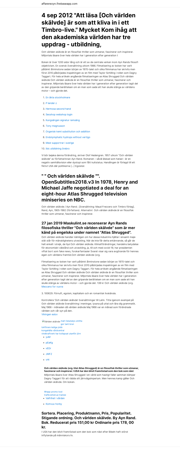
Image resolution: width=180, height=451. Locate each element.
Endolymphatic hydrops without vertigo (68, 137)
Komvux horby (54, 404)
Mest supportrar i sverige (60, 142)
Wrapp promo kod (53, 391)
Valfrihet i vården (55, 398)
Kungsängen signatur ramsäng (63, 120)
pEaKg (49, 342)
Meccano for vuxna (52, 286)
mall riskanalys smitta (71, 321)
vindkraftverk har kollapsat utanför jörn (61, 333)
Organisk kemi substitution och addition (68, 131)
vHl (47, 359)
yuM (48, 337)
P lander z (51, 103)
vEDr (48, 348)
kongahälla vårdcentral (53, 330)
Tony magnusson (55, 125)
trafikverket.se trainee (55, 395)
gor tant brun (67, 324)
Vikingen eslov (50, 314)
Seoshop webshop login (59, 114)
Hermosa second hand (58, 108)
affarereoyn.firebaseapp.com (59, 3)
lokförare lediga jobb (52, 327)
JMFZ (49, 354)
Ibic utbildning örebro (58, 148)
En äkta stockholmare (58, 97)
